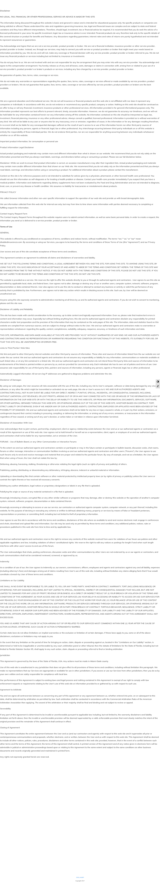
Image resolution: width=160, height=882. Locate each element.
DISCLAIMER (80, 877)
